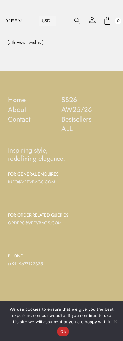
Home (17, 100)
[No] (115, 321)
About (17, 109)
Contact (19, 119)
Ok (63, 331)
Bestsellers (76, 119)
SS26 (69, 100)
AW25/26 (77, 109)
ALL (67, 129)
